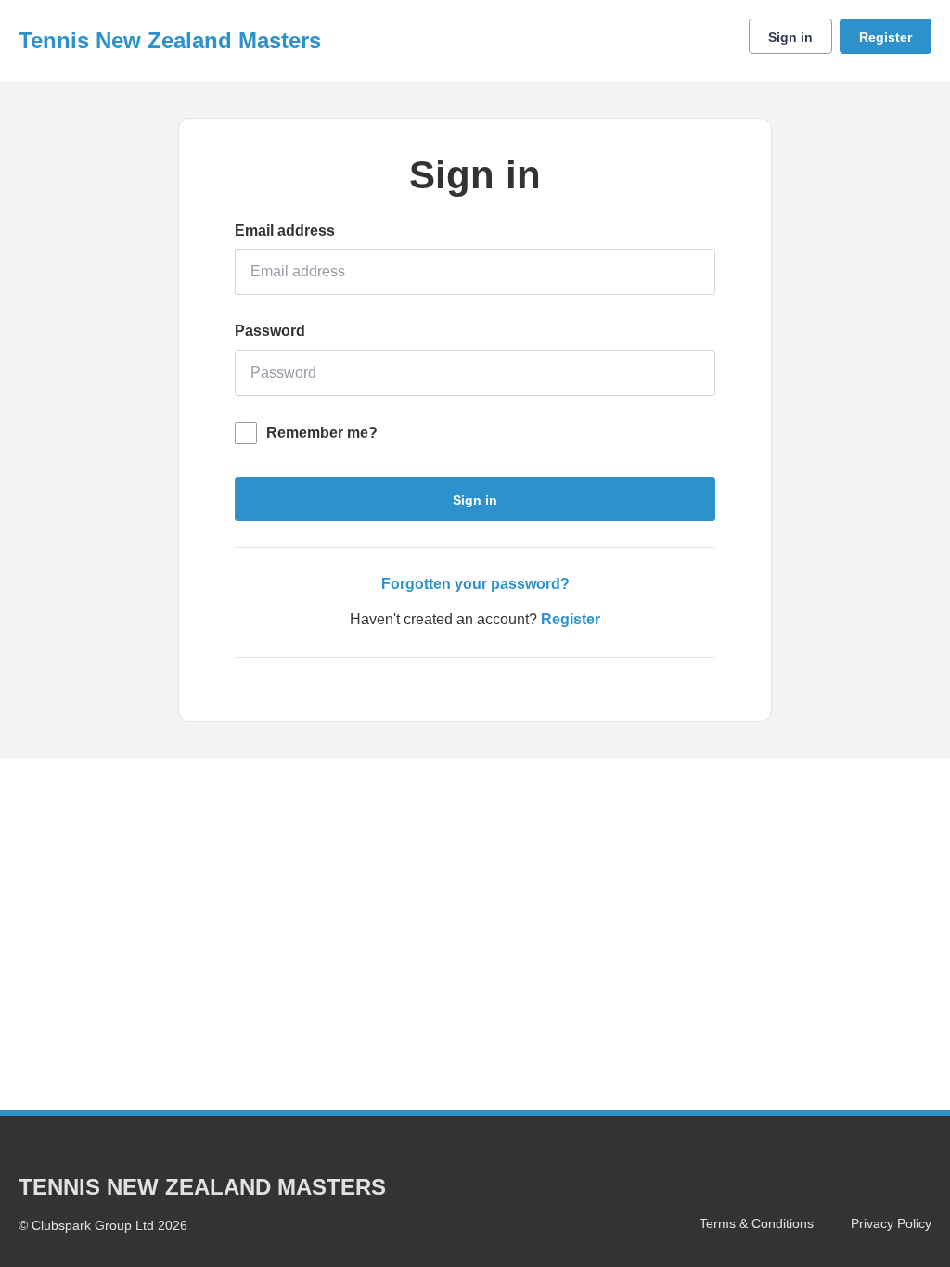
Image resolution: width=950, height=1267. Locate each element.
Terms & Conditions (757, 1223)
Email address (285, 230)
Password (270, 331)
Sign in (790, 37)
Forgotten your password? (475, 584)
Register (885, 37)
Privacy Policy (891, 1223)
